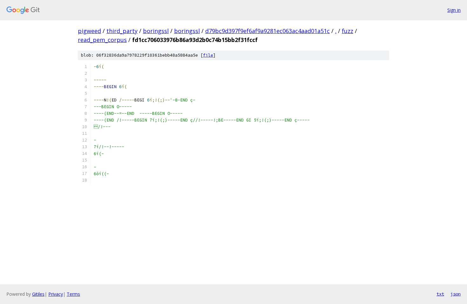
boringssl (156, 31)
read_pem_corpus (102, 40)
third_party (122, 31)
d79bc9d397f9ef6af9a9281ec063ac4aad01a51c (267, 31)
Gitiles (38, 294)
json (455, 294)
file (208, 55)
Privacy (55, 294)
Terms (73, 294)
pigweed (89, 31)
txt (440, 294)
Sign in (454, 10)
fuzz (347, 31)
